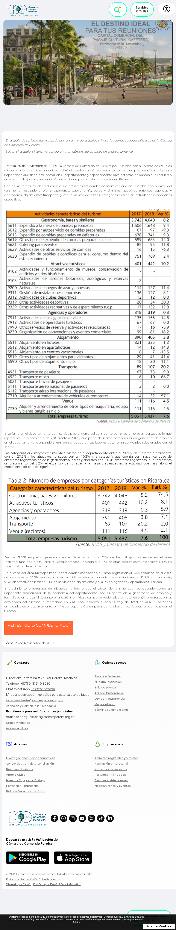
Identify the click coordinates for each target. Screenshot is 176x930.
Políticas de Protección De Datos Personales (32, 879)
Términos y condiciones (111, 709)
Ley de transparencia (109, 698)
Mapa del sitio (104, 704)
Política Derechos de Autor (26, 791)
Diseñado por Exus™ (18, 884)
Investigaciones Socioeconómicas (30, 758)
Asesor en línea (17, 728)
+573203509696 (43, 689)
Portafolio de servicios (110, 769)
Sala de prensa (105, 687)
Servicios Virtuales (142, 9)
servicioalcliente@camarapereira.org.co (34, 700)
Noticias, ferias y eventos (112, 785)
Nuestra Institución (108, 682)
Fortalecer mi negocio (110, 774)
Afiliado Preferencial (109, 693)
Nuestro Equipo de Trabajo (25, 780)
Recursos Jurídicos (19, 769)
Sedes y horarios (18, 722)
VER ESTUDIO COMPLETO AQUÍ (39, 625)
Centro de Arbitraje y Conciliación (30, 763)
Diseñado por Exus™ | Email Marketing (57, 884)
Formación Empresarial (22, 785)
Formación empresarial (111, 763)
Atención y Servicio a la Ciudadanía (31, 705)
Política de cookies (133, 916)
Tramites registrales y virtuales (116, 758)
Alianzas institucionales (111, 780)
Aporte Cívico (16, 774)
